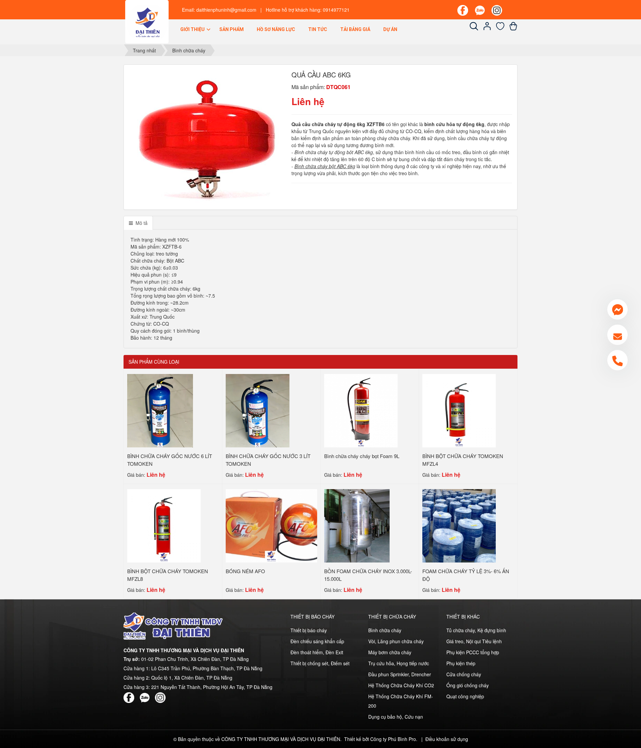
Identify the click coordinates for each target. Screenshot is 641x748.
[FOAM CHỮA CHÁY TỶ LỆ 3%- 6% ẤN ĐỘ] (459, 525)
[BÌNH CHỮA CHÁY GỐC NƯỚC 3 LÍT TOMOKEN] (257, 410)
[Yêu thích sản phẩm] (500, 28)
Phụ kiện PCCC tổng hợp (472, 652)
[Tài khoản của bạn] (487, 28)
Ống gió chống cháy (467, 685)
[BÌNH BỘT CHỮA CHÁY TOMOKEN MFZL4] (459, 410)
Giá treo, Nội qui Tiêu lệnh (474, 641)
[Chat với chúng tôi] (617, 309)
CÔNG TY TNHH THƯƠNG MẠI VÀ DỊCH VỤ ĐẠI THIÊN (280, 739)
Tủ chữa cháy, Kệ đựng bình (476, 630)
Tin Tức (317, 29)
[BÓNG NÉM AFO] (271, 525)
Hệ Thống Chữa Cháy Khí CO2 (401, 685)
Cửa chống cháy (463, 674)
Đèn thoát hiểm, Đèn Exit (316, 652)
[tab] (138, 223)
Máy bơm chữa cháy (389, 652)
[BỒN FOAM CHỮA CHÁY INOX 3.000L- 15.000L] (357, 525)
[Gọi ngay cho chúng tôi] (617, 360)
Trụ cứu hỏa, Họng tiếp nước (398, 663)
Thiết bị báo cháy (308, 630)
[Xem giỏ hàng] (513, 28)
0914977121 (336, 9)
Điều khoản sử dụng (446, 739)
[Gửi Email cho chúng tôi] (617, 335)
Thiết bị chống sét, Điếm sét (320, 663)
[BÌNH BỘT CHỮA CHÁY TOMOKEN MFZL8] (164, 525)
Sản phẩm (231, 29)
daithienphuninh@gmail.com (226, 9)
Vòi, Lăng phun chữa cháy (396, 641)
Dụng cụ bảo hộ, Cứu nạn (395, 716)
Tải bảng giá (355, 29)
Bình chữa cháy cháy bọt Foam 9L (361, 455)
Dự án (390, 29)
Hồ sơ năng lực (276, 29)
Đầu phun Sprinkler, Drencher (399, 674)
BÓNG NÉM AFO (245, 571)
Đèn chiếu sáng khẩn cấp (317, 641)
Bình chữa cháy (384, 630)
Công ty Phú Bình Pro (393, 739)
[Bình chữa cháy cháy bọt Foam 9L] (361, 410)
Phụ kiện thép (460, 663)
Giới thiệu (193, 29)
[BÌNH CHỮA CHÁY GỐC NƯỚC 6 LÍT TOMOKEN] (160, 410)
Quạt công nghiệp (465, 696)
